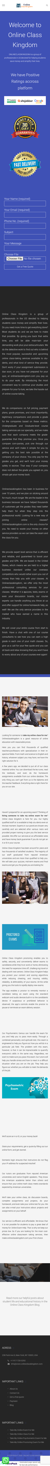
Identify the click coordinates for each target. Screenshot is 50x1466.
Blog (12, 1405)
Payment (14, 1401)
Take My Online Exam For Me (22, 1430)
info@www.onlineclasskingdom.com (26, 1364)
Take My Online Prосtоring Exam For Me (27, 1442)
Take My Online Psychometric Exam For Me (28, 1438)
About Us (14, 1389)
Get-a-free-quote (17, 1397)
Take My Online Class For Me (22, 1434)
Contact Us (14, 1393)
